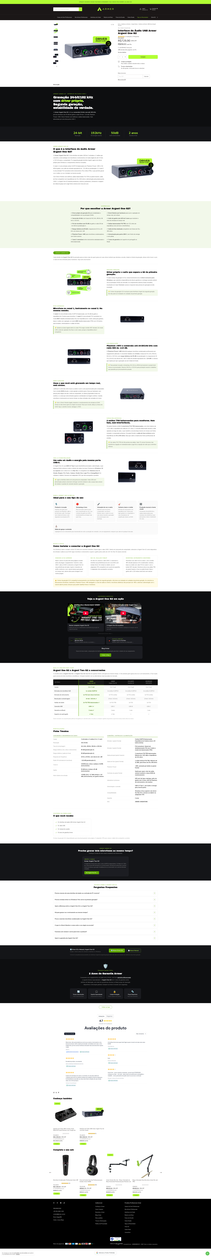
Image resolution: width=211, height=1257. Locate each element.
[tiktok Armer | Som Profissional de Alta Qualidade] (64, 1203)
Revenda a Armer (100, 1212)
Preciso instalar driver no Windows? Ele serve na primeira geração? (105, 900)
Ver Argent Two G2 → (91, 872)
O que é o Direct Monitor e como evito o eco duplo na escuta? (105, 925)
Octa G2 (153, 17)
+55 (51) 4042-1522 (58, 1211)
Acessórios (127, 1232)
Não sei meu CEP (122, 79)
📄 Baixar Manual (133, 950)
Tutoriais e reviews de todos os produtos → (85, 642)
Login (143, 8)
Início (119, 24)
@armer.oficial (79, 640)
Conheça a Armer (100, 1206)
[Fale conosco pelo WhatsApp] (207, 1253)
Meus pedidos (99, 1218)
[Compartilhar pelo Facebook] (54, 1093)
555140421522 (57, 1208)
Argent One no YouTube (119, 640)
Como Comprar (99, 1209)
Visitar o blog (105, 655)
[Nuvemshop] (116, 1244)
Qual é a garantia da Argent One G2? (105, 938)
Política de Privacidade (101, 1224)
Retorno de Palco (108, 17)
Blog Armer (98, 1215)
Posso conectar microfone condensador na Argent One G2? (105, 919)
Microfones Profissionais (81, 17)
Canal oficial (79, 639)
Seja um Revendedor (142, 17)
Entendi (18, 1254)
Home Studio (131, 17)
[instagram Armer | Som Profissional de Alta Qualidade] (53, 1203)
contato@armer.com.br (59, 1214)
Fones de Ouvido (120, 17)
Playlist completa (117, 639)
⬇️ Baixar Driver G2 (117, 950)
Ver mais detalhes (122, 52)
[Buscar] (80, 9)
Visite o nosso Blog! (58, 1220)
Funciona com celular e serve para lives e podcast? (105, 932)
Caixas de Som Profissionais (64, 17)
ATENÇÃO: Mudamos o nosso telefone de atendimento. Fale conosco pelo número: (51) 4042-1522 (105, 2)
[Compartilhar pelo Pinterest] (58, 1093)
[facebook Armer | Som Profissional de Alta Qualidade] (57, 1203)
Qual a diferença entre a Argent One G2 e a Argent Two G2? (105, 906)
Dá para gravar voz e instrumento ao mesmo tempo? (105, 912)
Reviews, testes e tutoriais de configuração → (122, 642)
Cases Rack (128, 1229)
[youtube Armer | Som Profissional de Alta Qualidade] (60, 1203)
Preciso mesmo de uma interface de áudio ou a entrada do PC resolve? (105, 893)
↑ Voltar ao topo (105, 1007)
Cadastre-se (145, 10)
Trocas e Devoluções (100, 1221)
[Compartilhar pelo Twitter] (56, 1093)
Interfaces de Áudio (95, 17)
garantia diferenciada (124, 977)
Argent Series (135, 24)
